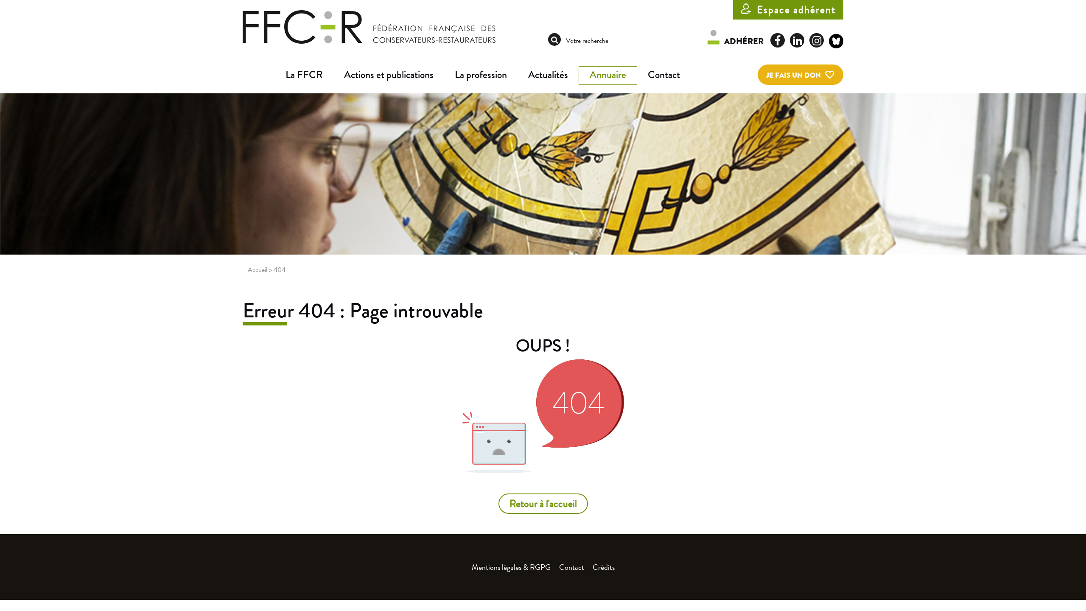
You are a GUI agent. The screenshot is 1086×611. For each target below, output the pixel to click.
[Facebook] (777, 40)
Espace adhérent (796, 9)
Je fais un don (793, 75)
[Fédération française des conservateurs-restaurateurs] (369, 26)
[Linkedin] (797, 40)
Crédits (604, 567)
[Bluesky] (836, 42)
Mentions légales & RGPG (511, 567)
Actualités (548, 74)
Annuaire (608, 74)
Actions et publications (389, 74)
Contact (664, 74)
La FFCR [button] (304, 74)
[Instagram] (816, 40)
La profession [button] (481, 74)
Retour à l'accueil (543, 503)
